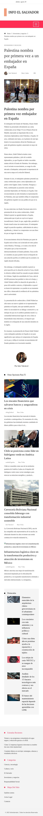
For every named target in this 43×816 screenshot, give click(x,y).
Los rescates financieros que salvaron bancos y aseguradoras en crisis (21, 404)
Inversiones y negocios (12, 45)
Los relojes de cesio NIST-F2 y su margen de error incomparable (28, 663)
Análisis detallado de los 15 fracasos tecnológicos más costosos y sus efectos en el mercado (29, 682)
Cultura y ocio (9, 769)
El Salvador (8, 773)
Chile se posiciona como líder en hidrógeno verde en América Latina (21, 454)
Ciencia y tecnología (11, 764)
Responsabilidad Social (12, 782)
